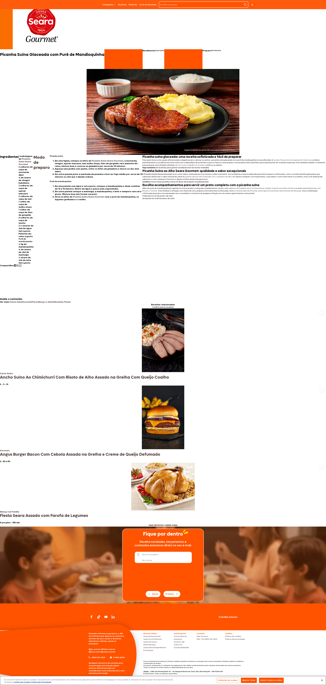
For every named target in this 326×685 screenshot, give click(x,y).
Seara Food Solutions (152, 639)
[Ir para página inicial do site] (163, 625)
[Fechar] (322, 680)
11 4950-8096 (119, 657)
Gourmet (27, 302)
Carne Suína (16, 302)
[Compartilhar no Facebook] (15, 265)
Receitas (122, 4)
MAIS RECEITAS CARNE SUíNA (163, 525)
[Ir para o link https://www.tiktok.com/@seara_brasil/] (98, 617)
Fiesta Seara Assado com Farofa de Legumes (44, 515)
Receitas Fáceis (62, 302)
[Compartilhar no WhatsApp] (20, 265)
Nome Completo (150, 554)
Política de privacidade (235, 639)
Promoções (148, 650)
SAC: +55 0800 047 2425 (207, 639)
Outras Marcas (180, 636)
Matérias (133, 4)
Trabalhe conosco (228, 617)
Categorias (108, 4)
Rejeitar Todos (248, 680)
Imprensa (178, 639)
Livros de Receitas (147, 4)
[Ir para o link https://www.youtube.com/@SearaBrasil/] (105, 617)
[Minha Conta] (252, 5)
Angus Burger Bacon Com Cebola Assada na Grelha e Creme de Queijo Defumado (80, 454)
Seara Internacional (151, 636)
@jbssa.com (94, 652)
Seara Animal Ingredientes (154, 647)
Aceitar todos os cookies (271, 680)
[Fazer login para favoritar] (322, 312)
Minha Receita (149, 645)
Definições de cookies (227, 680)
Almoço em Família (9, 511)
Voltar (155, 594)
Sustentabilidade (181, 647)
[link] (163, 347)
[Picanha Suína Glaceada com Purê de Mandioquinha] (95, 4)
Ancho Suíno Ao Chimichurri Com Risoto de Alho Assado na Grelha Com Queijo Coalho (84, 377)
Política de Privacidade (41, 682)
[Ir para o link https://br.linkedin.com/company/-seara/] (113, 616)
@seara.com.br (108, 652)
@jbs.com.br (94, 649)
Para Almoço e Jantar (43, 302)
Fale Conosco (202, 636)
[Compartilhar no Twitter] (17, 265)
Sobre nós (178, 645)
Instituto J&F (179, 642)
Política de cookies (233, 636)
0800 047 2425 (98, 657)
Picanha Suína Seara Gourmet (25, 162)
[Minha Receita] (78, 4)
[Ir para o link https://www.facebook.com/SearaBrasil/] (91, 616)
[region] (163, 680)
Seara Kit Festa (150, 642)
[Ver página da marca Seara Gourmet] (42, 26)
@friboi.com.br (108, 649)
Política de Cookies (22, 682)
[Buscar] (245, 5)
